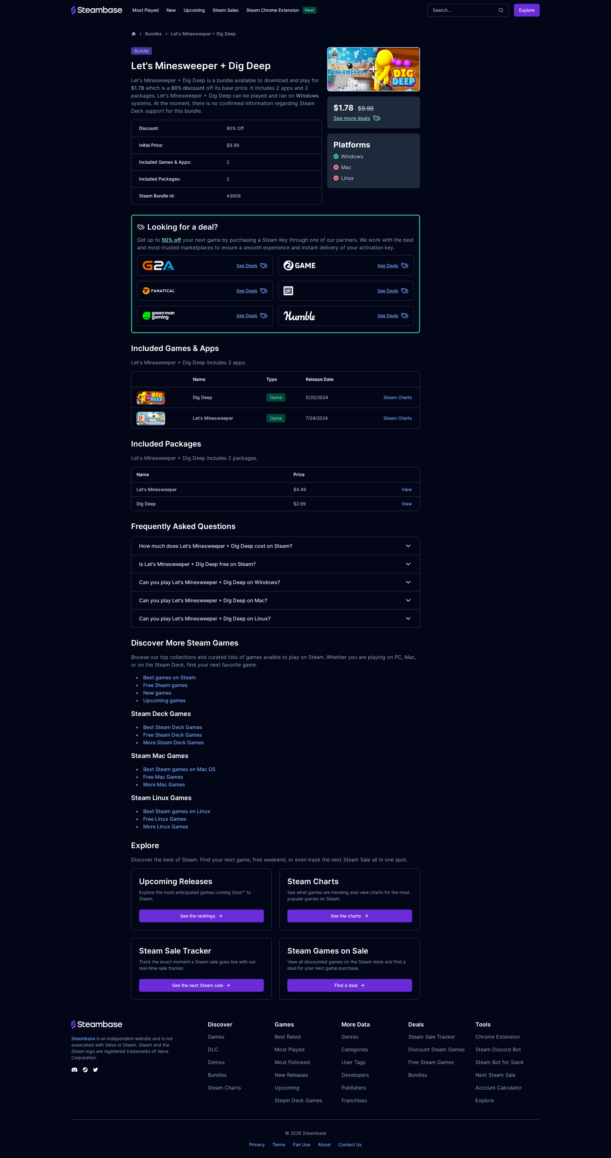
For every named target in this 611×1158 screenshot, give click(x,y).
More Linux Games (165, 826)
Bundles (153, 33)
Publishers (353, 1087)
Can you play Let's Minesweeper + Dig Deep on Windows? (209, 582)
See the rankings (197, 916)
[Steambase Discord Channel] (74, 1069)
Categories (354, 1049)
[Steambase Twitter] (95, 1069)
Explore (527, 10)
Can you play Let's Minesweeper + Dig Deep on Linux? (204, 618)
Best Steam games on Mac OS (179, 769)
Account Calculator (498, 1087)
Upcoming (194, 10)
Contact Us (350, 1144)
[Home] (133, 33)
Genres (349, 1036)
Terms (278, 1144)
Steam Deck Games (298, 1100)
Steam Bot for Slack (499, 1062)
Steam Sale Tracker (431, 1036)
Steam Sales (226, 10)
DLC (213, 1049)
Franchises (354, 1100)
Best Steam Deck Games (172, 727)
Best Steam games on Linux (176, 811)
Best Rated (288, 1036)
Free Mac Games (163, 777)
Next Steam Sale (495, 1075)
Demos (216, 1062)
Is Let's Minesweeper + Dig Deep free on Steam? (197, 564)
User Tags (353, 1062)
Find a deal (345, 985)
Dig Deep (202, 397)
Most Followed (292, 1062)
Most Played (145, 10)
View (407, 489)
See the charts (346, 916)
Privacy (257, 1144)
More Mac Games (164, 784)
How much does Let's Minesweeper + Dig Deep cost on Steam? (215, 546)
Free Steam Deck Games (172, 735)
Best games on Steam (169, 677)
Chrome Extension (497, 1036)
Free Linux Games (164, 819)
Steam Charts (397, 397)
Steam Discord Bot (498, 1049)
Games (216, 1036)
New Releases (291, 1075)
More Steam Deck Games (173, 742)
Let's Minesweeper (213, 418)
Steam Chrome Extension (272, 10)
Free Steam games (165, 685)
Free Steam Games (431, 1062)
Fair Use (301, 1144)
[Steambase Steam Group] (85, 1069)
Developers (355, 1075)
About (324, 1144)
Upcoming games (164, 700)
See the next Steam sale (197, 985)
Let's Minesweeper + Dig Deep (203, 33)
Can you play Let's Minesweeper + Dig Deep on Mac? (203, 600)
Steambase (83, 1038)
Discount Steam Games (436, 1049)
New (171, 10)
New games (157, 693)
